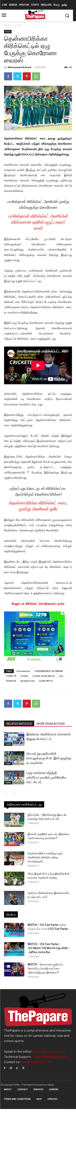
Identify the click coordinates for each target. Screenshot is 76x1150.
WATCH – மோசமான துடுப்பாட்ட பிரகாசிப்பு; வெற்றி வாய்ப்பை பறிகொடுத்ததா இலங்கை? (46, 968)
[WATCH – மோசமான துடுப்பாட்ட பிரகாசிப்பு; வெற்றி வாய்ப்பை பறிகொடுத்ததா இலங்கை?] (14, 969)
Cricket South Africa (44, 675)
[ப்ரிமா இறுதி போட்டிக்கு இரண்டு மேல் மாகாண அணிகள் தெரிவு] (14, 879)
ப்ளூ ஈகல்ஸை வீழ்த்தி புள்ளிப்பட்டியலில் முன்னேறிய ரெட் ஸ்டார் (46, 777)
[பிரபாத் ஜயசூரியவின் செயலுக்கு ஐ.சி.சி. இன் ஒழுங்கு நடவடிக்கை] (14, 758)
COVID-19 (11, 675)
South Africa (46, 680)
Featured (11, 680)
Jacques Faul (27, 680)
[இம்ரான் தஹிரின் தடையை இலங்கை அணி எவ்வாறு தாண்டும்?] (14, 839)
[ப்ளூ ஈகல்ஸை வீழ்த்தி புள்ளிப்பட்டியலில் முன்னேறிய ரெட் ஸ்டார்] (14, 777)
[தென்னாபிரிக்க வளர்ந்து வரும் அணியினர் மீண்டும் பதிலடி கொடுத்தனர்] (14, 858)
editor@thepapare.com (49, 1051)
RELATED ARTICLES (19, 723)
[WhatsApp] (36, 76)
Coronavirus (23, 671)
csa (61, 675)
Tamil (18, 25)
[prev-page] (6, 792)
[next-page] (13, 792)
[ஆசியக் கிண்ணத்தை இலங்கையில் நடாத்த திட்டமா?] (14, 898)
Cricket (24, 675)
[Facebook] (8, 76)
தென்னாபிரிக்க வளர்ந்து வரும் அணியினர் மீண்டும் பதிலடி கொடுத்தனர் (45, 857)
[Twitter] (17, 76)
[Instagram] (11, 1068)
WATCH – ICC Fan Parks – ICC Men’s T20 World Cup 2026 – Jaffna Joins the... (49, 948)
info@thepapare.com (36, 1062)
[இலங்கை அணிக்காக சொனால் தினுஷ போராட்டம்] (14, 739)
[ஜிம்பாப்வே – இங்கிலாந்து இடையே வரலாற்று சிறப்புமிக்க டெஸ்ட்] (14, 820)
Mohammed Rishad (19, 67)
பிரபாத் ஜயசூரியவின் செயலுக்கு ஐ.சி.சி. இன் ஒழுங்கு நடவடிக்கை (48, 758)
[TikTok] (17, 1068)
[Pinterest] (27, 76)
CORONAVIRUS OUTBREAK (48, 671)
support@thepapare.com (51, 1057)
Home (7, 25)
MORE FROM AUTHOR (51, 723)
